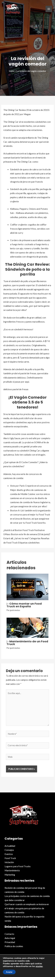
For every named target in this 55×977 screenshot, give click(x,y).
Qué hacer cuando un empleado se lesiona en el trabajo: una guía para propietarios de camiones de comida (27, 908)
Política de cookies (14, 946)
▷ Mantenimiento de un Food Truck (27, 642)
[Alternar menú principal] (49, 9)
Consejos (9, 850)
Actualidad (10, 846)
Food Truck (10, 858)
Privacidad (10, 942)
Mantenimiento (12, 870)
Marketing (10, 874)
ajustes (39, 966)
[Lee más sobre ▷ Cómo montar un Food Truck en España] (27, 586)
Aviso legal (10, 938)
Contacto (9, 934)
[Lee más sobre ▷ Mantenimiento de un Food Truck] (27, 627)
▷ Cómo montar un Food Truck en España (24, 605)
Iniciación (9, 862)
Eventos (9, 854)
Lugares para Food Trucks (18, 866)
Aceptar (9, 972)
